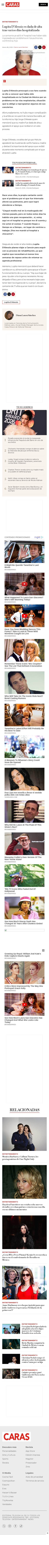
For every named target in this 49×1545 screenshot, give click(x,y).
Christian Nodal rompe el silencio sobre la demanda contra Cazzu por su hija (33, 1360)
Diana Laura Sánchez (21, 47)
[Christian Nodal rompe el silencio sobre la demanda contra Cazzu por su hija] (11, 1359)
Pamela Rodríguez (33, 177)
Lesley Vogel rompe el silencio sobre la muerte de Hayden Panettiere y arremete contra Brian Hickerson (25, 461)
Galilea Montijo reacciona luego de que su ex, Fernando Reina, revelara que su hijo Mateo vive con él (31, 172)
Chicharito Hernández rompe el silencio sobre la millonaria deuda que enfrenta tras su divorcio (26, 451)
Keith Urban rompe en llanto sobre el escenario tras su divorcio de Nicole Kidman (25, 479)
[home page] (12, 4)
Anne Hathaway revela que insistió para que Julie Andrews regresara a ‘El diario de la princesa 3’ (23, 1308)
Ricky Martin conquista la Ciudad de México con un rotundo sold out (33, 1345)
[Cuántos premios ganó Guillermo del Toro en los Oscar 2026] (11, 1374)
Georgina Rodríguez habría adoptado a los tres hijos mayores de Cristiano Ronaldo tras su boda (34, 1329)
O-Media (6, 1473)
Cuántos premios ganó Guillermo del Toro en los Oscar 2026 (33, 1374)
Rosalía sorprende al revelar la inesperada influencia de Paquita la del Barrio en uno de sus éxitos (25, 440)
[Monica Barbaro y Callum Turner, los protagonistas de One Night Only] (24, 1134)
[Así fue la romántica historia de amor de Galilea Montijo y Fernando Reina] (8, 183)
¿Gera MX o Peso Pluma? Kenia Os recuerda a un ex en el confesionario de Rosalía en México (24, 1257)
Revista (43, 4)
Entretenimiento (10, 22)
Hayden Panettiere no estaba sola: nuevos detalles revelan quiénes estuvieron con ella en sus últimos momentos (23, 1207)
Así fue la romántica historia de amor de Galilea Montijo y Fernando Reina (30, 184)
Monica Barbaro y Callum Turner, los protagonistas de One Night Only (20, 1157)
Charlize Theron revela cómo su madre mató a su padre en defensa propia (25, 471)
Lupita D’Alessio (11, 302)
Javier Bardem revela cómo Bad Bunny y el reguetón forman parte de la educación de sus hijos (25, 489)
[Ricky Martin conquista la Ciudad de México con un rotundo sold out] (11, 1344)
